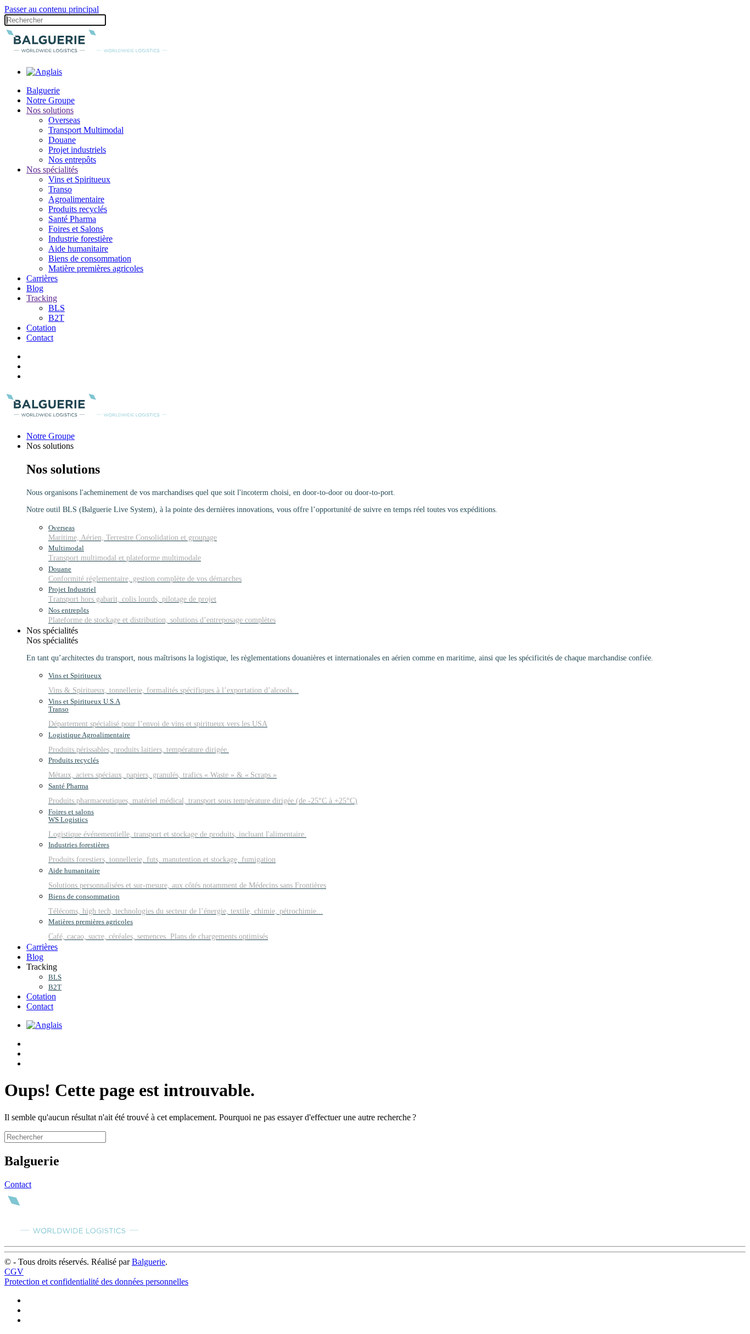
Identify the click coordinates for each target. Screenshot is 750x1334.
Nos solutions (50, 110)
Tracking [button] (41, 966)
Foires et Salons (75, 229)
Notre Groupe (50, 100)
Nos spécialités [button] (52, 630)
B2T (56, 318)
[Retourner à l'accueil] (86, 53)
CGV (14, 1271)
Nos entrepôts (72, 159)
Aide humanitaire (78, 248)
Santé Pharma (72, 219)
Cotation (41, 327)
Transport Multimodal (86, 130)
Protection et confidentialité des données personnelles (96, 1281)
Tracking (41, 298)
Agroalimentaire (76, 199)
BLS (56, 308)
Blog (34, 288)
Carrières (42, 278)
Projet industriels (77, 149)
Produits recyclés (77, 209)
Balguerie (43, 90)
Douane (62, 139)
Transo (60, 189)
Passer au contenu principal (51, 9)
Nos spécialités (52, 169)
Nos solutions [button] (50, 446)
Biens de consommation (89, 258)
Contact (39, 337)
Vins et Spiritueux (79, 179)
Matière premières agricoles (95, 268)
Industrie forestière (80, 238)
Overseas (64, 120)
